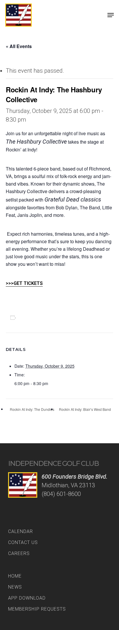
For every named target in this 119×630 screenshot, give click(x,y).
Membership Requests (37, 609)
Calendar (20, 531)
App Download (27, 598)
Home (15, 576)
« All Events (19, 46)
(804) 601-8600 (61, 493)
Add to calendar (35, 317)
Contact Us (23, 542)
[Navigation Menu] (110, 15)
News (15, 587)
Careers (19, 553)
